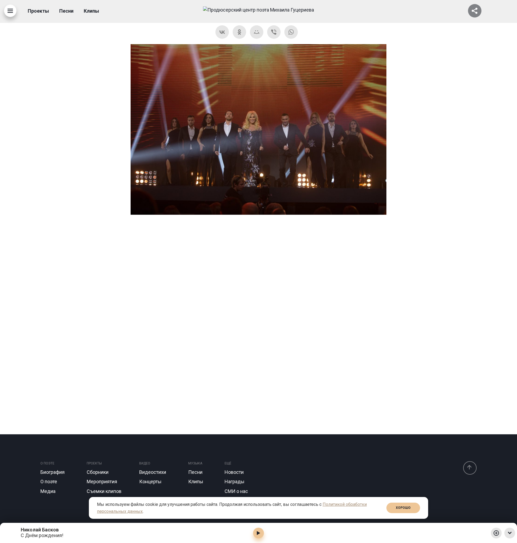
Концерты (150, 481)
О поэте (47, 463)
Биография (52, 472)
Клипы (91, 11)
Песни (66, 11)
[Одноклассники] (239, 32)
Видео (144, 463)
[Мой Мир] (256, 32)
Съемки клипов (104, 491)
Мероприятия (102, 481)
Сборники (98, 472)
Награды (234, 481)
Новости (234, 472)
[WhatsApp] (291, 32)
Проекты (38, 11)
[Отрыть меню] (10, 11)
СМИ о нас (236, 491)
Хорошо (403, 508)
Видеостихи (152, 472)
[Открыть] (474, 10)
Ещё (228, 463)
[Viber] (274, 32)
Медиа (47, 491)
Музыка (195, 463)
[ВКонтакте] (222, 32)
